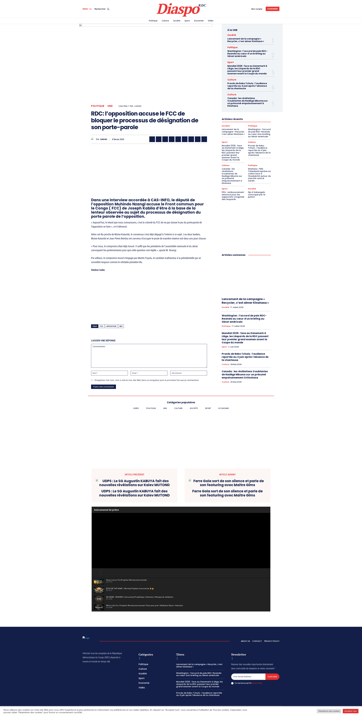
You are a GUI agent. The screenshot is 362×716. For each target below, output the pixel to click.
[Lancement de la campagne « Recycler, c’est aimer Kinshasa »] (246, 277)
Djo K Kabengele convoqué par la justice (256, 194)
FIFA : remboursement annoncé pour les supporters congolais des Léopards (233, 196)
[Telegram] (191, 139)
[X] (158, 139)
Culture (231, 80)
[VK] (204, 139)
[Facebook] (152, 139)
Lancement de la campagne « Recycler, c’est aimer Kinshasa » (245, 40)
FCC (101, 326)
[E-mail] (198, 139)
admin (103, 139)
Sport (230, 62)
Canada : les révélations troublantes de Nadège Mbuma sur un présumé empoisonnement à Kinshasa (247, 102)
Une (110, 106)
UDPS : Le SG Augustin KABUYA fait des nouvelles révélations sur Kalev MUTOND (134, 493)
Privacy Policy (257, 683)
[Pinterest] (178, 139)
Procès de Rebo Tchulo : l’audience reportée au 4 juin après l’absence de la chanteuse (247, 86)
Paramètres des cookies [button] (329, 711)
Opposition (111, 326)
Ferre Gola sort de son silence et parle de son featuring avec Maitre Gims (227, 493)
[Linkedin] (185, 139)
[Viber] (171, 139)
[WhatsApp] (165, 139)
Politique (97, 106)
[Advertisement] (149, 165)
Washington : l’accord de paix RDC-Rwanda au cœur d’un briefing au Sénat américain (247, 54)
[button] (102, 9)
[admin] (93, 139)
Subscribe (272, 676)
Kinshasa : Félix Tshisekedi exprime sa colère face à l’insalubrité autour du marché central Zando (259, 174)
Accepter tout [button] (350, 711)
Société (231, 35)
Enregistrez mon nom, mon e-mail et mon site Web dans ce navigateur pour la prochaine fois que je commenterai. (147, 380)
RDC (121, 326)
